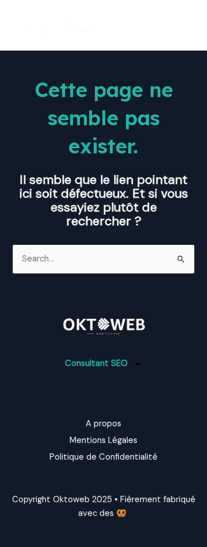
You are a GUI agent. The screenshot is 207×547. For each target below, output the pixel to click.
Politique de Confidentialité (103, 457)
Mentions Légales (103, 440)
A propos (103, 423)
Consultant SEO (96, 363)
